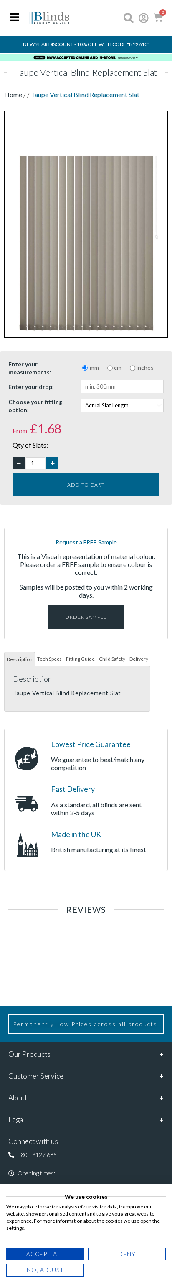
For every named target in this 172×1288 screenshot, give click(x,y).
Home (13, 94)
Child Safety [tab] (112, 659)
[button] (32, 1155)
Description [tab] (20, 659)
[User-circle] (144, 18)
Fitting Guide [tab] (80, 659)
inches (145, 367)
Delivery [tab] (138, 659)
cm (117, 367)
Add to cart (86, 485)
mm (94, 367)
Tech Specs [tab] (49, 659)
